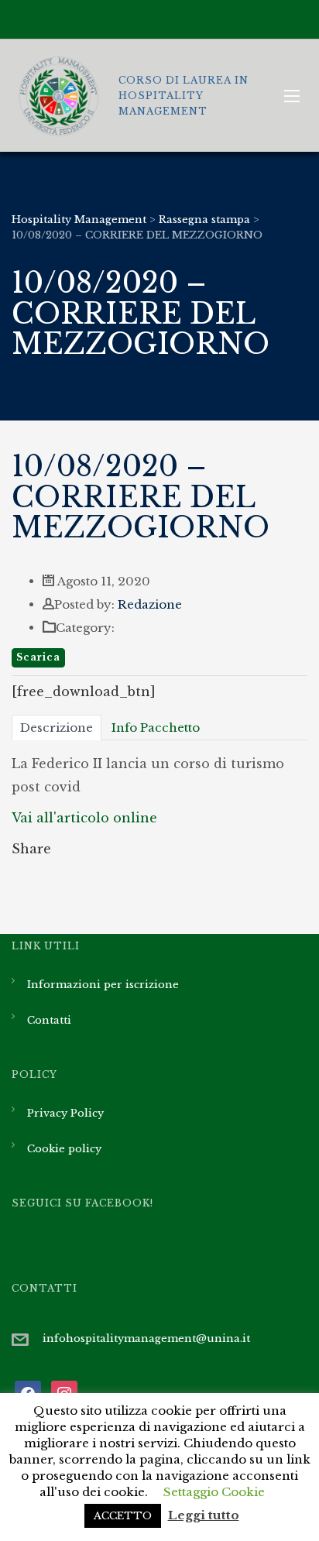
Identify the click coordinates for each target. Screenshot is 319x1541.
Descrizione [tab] (56, 727)
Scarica (38, 657)
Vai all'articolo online (84, 817)
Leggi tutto (203, 1515)
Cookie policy (64, 1148)
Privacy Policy (65, 1113)
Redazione (150, 604)
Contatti (49, 1020)
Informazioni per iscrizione (103, 984)
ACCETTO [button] (123, 1515)
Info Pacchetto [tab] (155, 727)
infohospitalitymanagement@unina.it (146, 1338)
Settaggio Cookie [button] (214, 1491)
